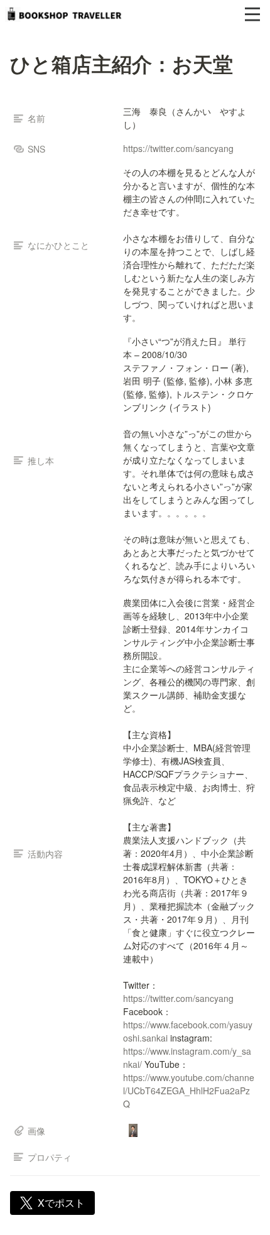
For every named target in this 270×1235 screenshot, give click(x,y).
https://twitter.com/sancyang (178, 148)
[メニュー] (252, 14)
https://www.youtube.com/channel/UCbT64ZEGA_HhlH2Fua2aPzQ (188, 1090)
